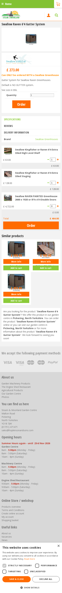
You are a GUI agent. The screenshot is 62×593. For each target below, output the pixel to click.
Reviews (8, 126)
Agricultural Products (12, 390)
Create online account (13, 513)
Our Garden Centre (11, 393)
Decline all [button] (45, 579)
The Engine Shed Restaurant (16, 386)
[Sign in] (48, 15)
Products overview (11, 506)
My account (8, 516)
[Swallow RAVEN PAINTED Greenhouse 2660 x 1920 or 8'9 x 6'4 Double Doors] (8, 197)
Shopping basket (10, 520)
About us (6, 533)
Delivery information (16, 132)
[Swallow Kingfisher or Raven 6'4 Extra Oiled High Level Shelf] (8, 150)
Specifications (12, 119)
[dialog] (31, 568)
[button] (31, 587)
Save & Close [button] (16, 579)
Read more (29, 559)
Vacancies (7, 536)
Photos (5, 396)
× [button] (58, 546)
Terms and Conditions (13, 510)
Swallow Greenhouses (46, 139)
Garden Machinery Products (16, 383)
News (4, 540)
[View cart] (58, 3)
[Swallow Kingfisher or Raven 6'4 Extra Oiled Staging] (8, 174)
